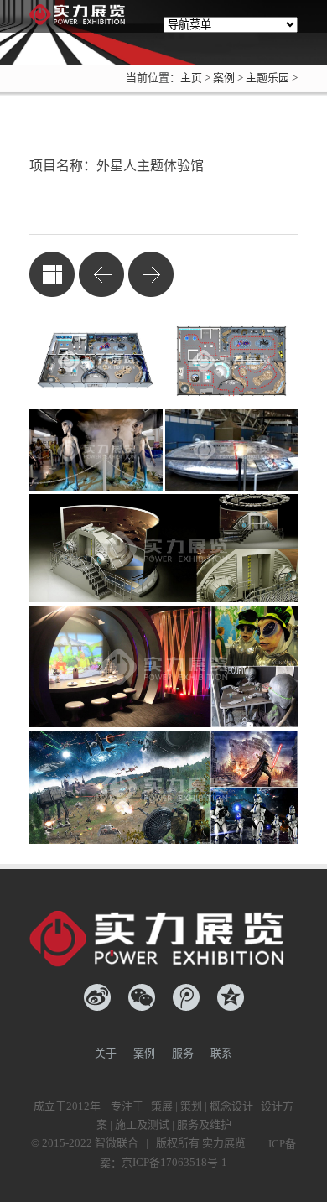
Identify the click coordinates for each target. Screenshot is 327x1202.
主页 (191, 77)
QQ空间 (230, 997)
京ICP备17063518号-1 (174, 1162)
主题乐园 (267, 77)
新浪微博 (97, 997)
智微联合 (116, 1143)
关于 (106, 1053)
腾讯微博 (186, 997)
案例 (224, 77)
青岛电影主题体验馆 (151, 274)
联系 (221, 1053)
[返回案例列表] (52, 274)
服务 (183, 1053)
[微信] (141, 997)
